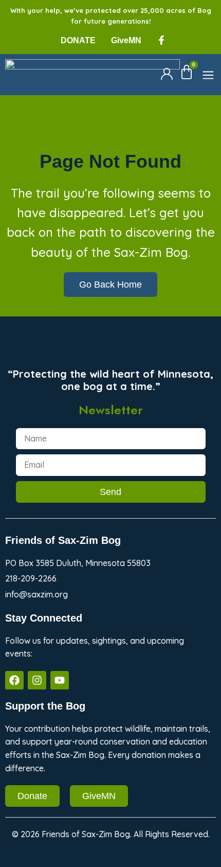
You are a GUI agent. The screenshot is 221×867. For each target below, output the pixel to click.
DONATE (78, 40)
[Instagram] (37, 680)
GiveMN (126, 40)
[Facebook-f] (161, 40)
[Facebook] (14, 680)
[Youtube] (59, 680)
